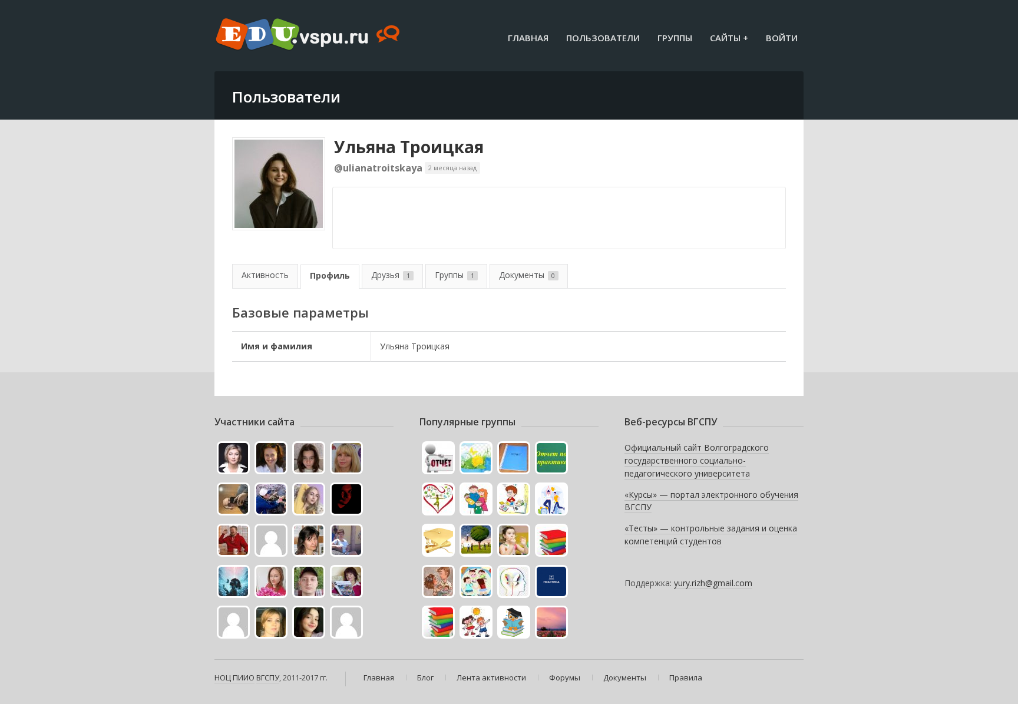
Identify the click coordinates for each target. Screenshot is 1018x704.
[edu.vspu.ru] (309, 35)
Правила (685, 677)
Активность (265, 274)
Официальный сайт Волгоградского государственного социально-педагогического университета (696, 460)
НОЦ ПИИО (234, 677)
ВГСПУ (267, 677)
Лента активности (491, 677)
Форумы (564, 677)
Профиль (330, 275)
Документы (527, 274)
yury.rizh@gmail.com (713, 583)
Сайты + (729, 37)
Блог (425, 677)
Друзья (390, 274)
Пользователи (603, 37)
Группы (674, 37)
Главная (528, 37)
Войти (782, 37)
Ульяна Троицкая (409, 146)
